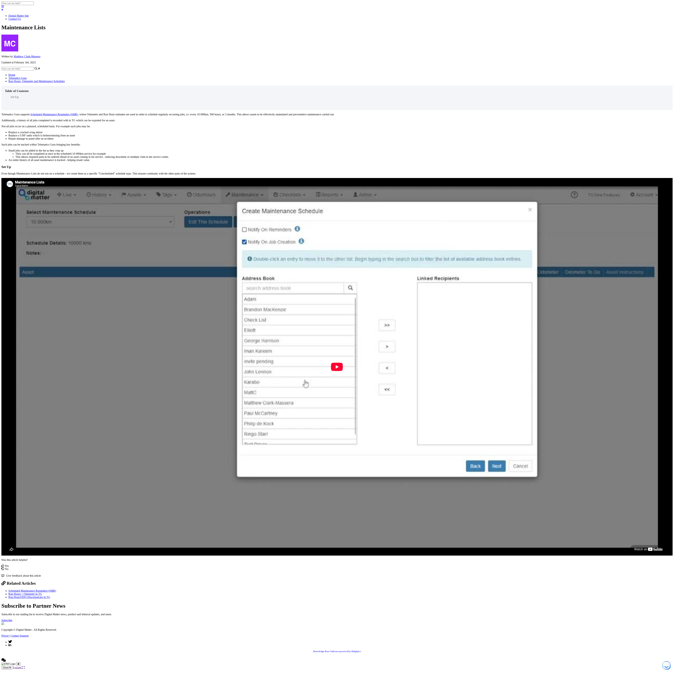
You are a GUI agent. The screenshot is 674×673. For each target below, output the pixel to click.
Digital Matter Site (18, 15)
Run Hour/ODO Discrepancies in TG (29, 597)
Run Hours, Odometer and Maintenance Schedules (36, 81)
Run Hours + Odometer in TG (25, 593)
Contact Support (20, 635)
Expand (17, 667)
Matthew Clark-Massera (27, 56)
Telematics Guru (17, 78)
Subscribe (6, 620)
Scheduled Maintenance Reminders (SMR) (54, 114)
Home (11, 74)
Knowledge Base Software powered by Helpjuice (337, 651)
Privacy (5, 635)
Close (6, 667)
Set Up (15, 96)
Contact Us (14, 18)
